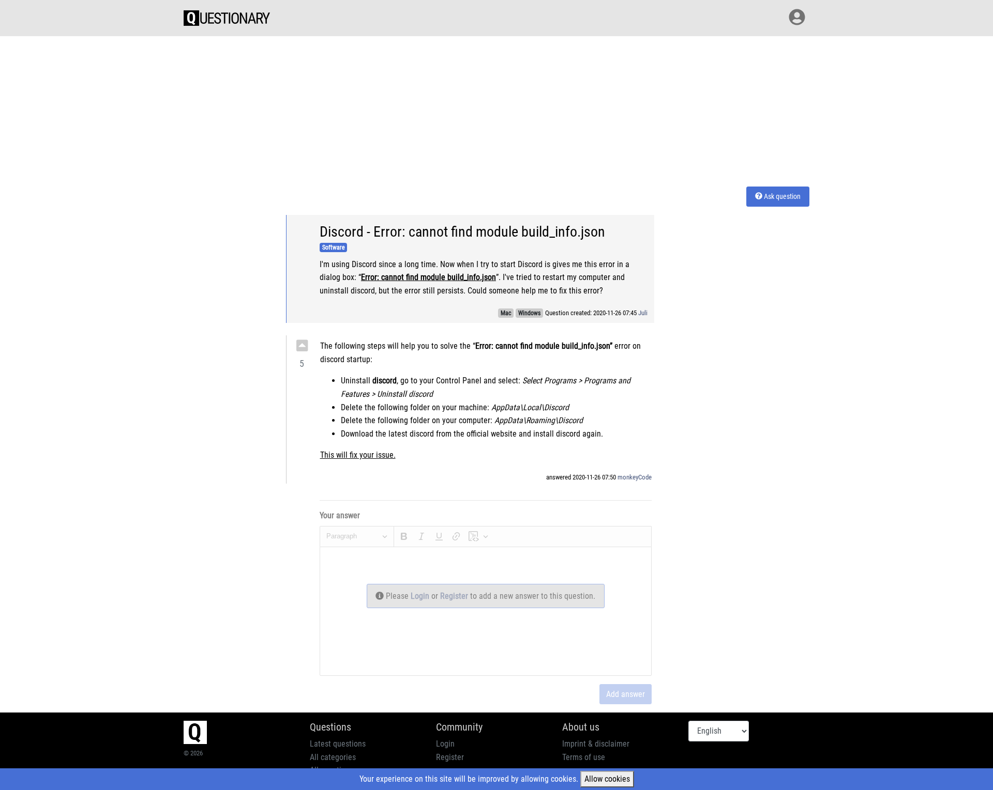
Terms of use (583, 757)
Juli (643, 313)
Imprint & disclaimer (595, 744)
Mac (506, 313)
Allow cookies (607, 779)
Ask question (781, 196)
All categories (333, 757)
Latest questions (338, 744)
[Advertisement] (496, 109)
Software (333, 247)
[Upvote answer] (302, 345)
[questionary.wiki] (227, 18)
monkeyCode (635, 477)
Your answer (340, 515)
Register (455, 596)
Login (421, 596)
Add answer (625, 694)
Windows (529, 313)
